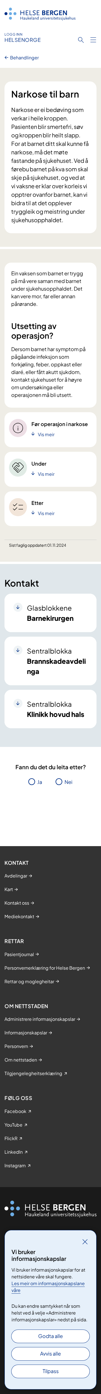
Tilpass (51, 1371)
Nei (68, 782)
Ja (39, 782)
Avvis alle (50, 1353)
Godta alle (50, 1336)
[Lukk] (85, 1241)
